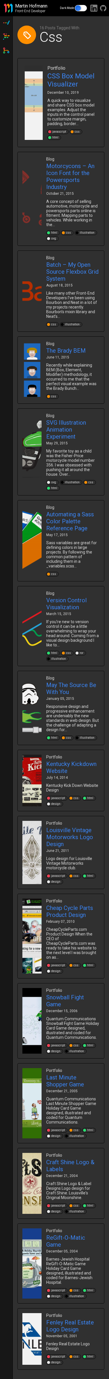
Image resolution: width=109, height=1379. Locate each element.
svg (53, 238)
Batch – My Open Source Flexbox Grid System (72, 271)
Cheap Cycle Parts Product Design (69, 911)
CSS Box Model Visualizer (70, 80)
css (77, 131)
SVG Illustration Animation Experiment (66, 429)
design (55, 803)
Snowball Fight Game (65, 1001)
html (55, 137)
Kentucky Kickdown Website (71, 767)
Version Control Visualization (66, 604)
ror (81, 653)
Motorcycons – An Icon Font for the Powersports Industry (70, 176)
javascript (59, 131)
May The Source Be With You (71, 688)
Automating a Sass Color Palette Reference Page (70, 521)
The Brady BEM (66, 350)
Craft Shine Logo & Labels (70, 1166)
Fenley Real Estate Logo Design (70, 1326)
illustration (87, 232)
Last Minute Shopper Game (65, 1081)
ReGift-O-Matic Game (65, 1241)
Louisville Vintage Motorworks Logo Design (69, 837)
